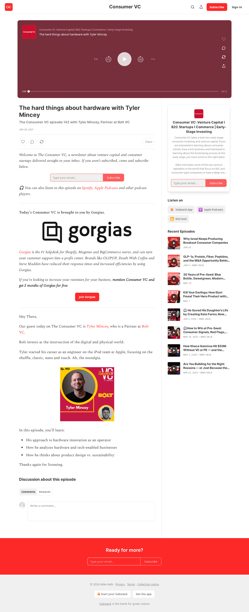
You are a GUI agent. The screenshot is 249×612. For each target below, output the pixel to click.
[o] (174, 243)
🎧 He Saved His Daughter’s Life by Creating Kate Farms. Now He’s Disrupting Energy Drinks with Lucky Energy (205, 312)
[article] (198, 243)
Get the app (144, 594)
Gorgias (25, 252)
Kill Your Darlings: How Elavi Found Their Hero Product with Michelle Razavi (204, 294)
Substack (105, 604)
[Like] (23, 142)
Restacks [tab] (44, 492)
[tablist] (36, 492)
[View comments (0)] (224, 48)
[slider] (123, 91)
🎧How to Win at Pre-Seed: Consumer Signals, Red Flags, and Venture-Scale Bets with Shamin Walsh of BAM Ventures (205, 330)
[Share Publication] (201, 7)
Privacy (120, 584)
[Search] (192, 7)
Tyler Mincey (97, 326)
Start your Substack (114, 594)
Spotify (87, 188)
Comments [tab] (28, 492)
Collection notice (148, 584)
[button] (96, 59)
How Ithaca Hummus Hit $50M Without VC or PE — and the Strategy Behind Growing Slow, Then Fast (205, 348)
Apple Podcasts (106, 188)
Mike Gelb (198, 265)
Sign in (237, 7)
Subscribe (217, 7)
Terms (131, 584)
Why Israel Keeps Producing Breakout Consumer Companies (205, 240)
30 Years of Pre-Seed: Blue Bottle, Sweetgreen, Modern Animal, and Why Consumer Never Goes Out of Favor (203, 276)
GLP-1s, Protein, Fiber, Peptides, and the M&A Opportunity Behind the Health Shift (206, 259)
